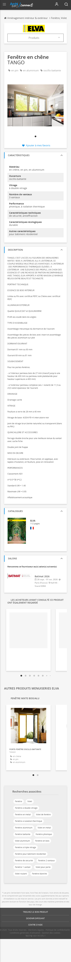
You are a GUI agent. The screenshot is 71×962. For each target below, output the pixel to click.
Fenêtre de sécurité (24, 860)
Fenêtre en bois (42, 840)
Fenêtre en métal (23, 814)
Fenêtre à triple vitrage (25, 847)
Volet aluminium (22, 840)
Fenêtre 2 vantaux (46, 860)
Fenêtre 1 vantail (22, 867)
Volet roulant (21, 873)
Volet (29, 801)
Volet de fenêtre (43, 814)
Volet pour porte (43, 867)
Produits (34, 38)
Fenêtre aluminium (23, 827)
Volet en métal (44, 827)
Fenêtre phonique (44, 834)
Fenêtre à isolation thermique (28, 821)
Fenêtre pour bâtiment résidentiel (30, 854)
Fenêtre (18, 801)
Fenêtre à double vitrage (26, 808)
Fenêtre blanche (39, 873)
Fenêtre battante (22, 834)
